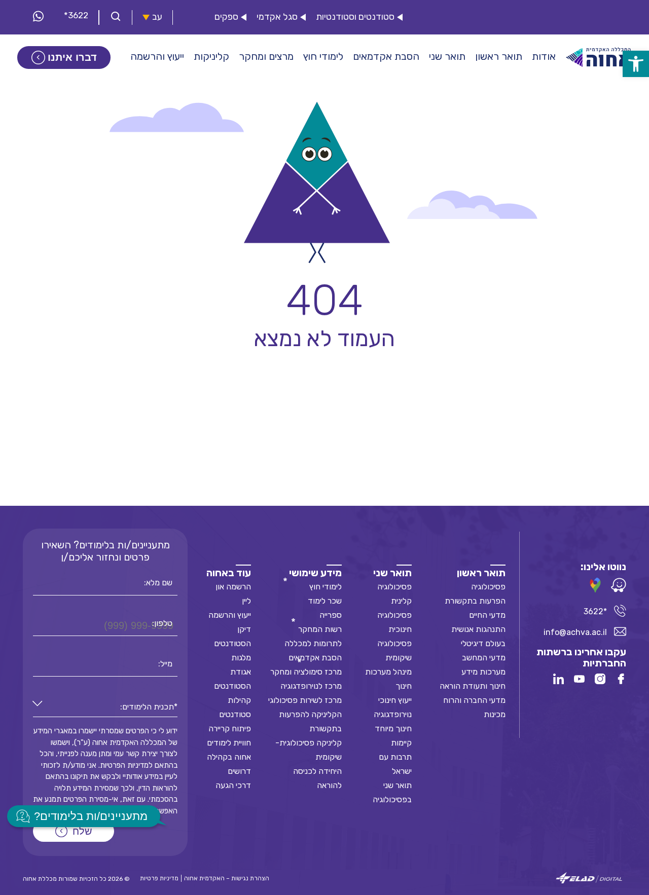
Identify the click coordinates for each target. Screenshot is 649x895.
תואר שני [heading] (392, 573)
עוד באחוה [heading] (228, 573)
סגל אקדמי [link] (277, 17)
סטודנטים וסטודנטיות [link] (355, 17)
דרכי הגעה (233, 785)
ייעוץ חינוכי (395, 700)
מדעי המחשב (484, 657)
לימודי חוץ (325, 586)
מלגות (241, 657)
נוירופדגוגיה (393, 714)
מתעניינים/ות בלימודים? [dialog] (91, 816)
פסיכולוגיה (488, 586)
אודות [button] (544, 56)
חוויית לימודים (229, 743)
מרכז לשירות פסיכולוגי (305, 700)
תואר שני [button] (447, 56)
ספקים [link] (226, 17)
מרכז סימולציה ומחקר (306, 672)
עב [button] (157, 17)
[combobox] (105, 707)
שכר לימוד (325, 601)
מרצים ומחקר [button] (266, 56)
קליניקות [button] (211, 56)
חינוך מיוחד (393, 728)
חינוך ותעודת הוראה (473, 686)
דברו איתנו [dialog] (72, 57)
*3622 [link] (76, 15)
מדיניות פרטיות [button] (159, 878)
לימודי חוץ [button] (323, 56)
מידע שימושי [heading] (315, 573)
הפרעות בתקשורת (475, 601)
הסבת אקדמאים (315, 657)
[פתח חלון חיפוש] (116, 17)
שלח (82, 831)
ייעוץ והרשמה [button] (157, 56)
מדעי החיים (487, 615)
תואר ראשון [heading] (481, 573)
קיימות (401, 743)
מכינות (495, 714)
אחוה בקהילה (229, 757)
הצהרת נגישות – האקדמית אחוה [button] (226, 878)
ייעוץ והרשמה (229, 615)
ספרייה (330, 615)
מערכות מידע (483, 672)
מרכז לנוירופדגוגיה (311, 686)
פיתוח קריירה (229, 728)
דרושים (239, 771)
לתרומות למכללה (313, 643)
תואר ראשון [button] (498, 56)
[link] (636, 64)
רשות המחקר (320, 629)
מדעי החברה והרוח (474, 700)
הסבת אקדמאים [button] (386, 56)
